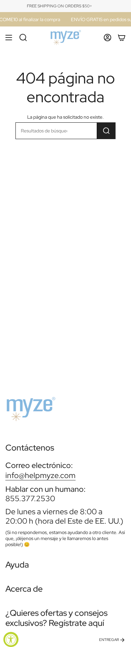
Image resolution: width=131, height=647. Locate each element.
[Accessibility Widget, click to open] (10, 639)
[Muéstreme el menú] (8, 38)
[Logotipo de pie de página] (30, 406)
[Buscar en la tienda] (106, 130)
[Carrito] (122, 38)
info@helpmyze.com (40, 475)
